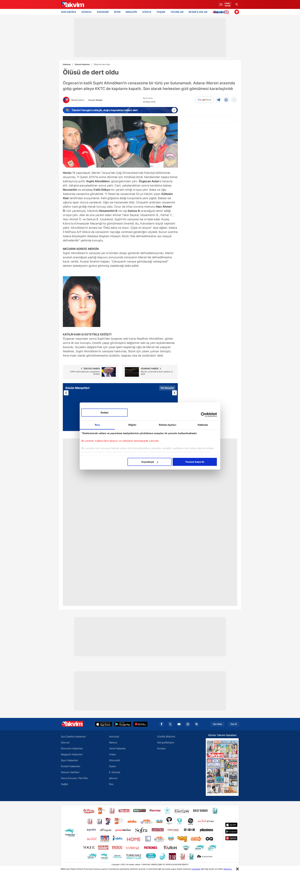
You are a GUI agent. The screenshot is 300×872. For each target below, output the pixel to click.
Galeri (112, 766)
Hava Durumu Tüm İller (74, 778)
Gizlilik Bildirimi (166, 736)
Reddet (104, 412)
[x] (170, 724)
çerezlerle (196, 869)
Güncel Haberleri (82, 64)
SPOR (117, 11)
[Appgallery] (140, 724)
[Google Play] (122, 724)
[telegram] (218, 100)
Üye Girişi (217, 724)
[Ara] (236, 4)
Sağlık (64, 784)
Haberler (67, 64)
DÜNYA (146, 11)
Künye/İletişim (165, 742)
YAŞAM (160, 11)
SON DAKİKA (68, 11)
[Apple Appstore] (103, 724)
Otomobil (114, 760)
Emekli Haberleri (70, 766)
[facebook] (161, 724)
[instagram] (187, 724)
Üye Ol (234, 724)
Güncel (65, 742)
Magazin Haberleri (71, 754)
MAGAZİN (131, 11)
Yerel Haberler (117, 748)
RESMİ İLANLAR (198, 11)
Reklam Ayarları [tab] (167, 424)
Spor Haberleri (69, 760)
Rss (111, 784)
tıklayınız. (228, 869)
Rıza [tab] (97, 424)
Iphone (113, 778)
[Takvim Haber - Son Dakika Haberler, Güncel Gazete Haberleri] (72, 4)
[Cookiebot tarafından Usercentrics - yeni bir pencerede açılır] (203, 414)
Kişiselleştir (147, 462)
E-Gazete (114, 772)
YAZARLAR (176, 11)
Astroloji (114, 736)
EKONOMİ (103, 11)
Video (112, 754)
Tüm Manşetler (167, 388)
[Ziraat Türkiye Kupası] (236, 12)
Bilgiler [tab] (132, 424)
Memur (113, 742)
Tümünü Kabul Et (194, 462)
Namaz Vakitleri (70, 772)
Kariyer (161, 748)
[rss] (196, 724)
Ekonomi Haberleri (72, 748)
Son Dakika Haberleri (73, 736)
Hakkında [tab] (203, 424)
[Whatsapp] (226, 100)
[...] (234, 100)
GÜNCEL (86, 11)
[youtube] (179, 724)
